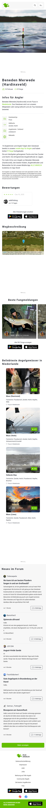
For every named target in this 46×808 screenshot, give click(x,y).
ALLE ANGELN (36, 165)
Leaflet (4, 252)
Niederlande (6, 104)
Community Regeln (23, 779)
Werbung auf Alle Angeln (23, 775)
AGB (23, 768)
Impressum (23, 765)
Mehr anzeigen (23, 745)
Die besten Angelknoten (23, 782)
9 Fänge (10, 151)
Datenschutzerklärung (23, 761)
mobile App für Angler (23, 148)
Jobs (23, 771)
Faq (23, 786)
